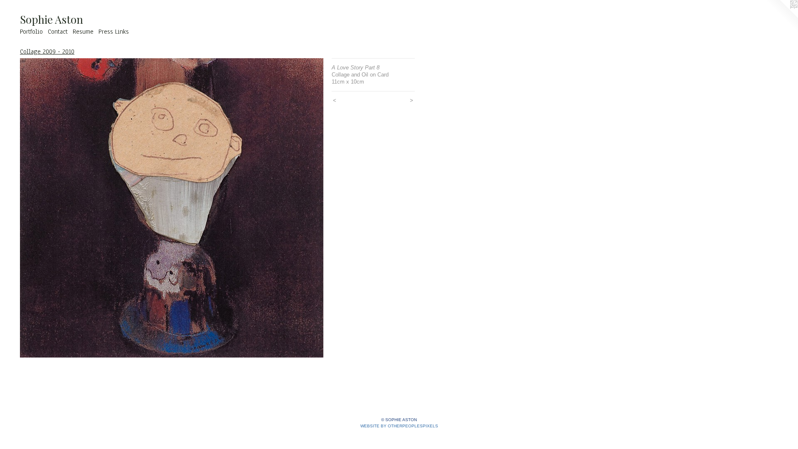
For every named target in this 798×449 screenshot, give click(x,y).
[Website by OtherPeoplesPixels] (781, 16)
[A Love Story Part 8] (171, 208)
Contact (58, 31)
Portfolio (31, 31)
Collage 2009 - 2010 (47, 51)
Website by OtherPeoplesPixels (399, 426)
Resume (83, 31)
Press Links (114, 31)
